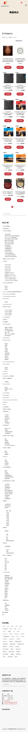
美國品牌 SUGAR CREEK (10, 275)
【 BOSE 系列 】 (6, 397)
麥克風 (6, 356)
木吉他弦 (7, 414)
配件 (6, 570)
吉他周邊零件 (8, 433)
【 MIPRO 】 (5, 456)
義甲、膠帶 (8, 510)
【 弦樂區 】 (5, 543)
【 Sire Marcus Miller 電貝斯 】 (9, 294)
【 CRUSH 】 (5, 373)
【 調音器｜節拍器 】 (6, 409)
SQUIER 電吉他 (8, 313)
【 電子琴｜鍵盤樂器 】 (7, 378)
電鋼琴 (6, 345)
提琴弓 (7, 549)
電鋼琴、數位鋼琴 (8, 327)
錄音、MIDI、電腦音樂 (10, 334)
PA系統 (6, 348)
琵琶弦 (7, 525)
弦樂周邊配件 (8, 546)
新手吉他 (11, 646)
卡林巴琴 (11, 641)
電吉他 (6, 289)
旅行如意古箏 (8, 506)
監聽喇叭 (7, 359)
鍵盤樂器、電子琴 (8, 329)
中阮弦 (7, 520)
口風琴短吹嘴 (12, 644)
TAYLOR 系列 (8, 264)
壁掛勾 (6, 594)
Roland (12, 636)
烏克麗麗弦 (7, 422)
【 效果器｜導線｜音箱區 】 (8, 435)
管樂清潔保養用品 (10, 540)
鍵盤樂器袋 (7, 575)
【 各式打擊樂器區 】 (6, 467)
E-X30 (19, 628)
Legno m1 (5, 633)
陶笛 (6, 568)
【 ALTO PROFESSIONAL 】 (8, 361)
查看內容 (8, 199)
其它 (3, 614)
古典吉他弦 (7, 418)
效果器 (6, 440)
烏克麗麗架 (7, 605)
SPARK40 (5, 639)
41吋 (16, 626)
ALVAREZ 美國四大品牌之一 (11, 278)
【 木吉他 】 (5, 261)
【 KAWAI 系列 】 (6, 337)
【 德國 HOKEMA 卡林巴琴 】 (8, 258)
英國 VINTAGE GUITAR (10, 277)
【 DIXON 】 (5, 402)
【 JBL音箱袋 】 (5, 406)
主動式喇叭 (7, 353)
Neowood (16, 633)
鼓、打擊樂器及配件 (9, 330)
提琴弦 (6, 421)
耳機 (6, 346)
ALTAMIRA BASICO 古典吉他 (11, 280)
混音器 (6, 350)
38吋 (12, 626)
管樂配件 (7, 531)
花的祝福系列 (8, 234)
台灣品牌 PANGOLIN (9, 272)
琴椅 (6, 603)
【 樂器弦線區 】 (6, 411)
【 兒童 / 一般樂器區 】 (7, 555)
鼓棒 (6, 470)
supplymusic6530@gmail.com (10, 703)
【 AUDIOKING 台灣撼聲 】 (8, 376)
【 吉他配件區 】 (6, 425)
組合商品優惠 (5, 612)
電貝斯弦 (7, 419)
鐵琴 (6, 558)
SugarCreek (11, 639)
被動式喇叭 (7, 354)
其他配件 (7, 464)
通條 (7, 539)
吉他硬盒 (7, 580)
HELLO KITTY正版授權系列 (11, 237)
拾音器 (6, 430)
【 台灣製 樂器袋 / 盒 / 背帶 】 (9, 480)
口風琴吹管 (5, 644)
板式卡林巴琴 (5, 649)
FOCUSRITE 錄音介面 (10, 445)
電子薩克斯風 (8, 335)
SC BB (22, 636)
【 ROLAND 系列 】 (6, 324)
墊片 (7, 537)
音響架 (6, 591)
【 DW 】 (4, 404)
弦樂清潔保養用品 (10, 553)
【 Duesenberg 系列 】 (7, 304)
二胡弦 (7, 518)
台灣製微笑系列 (8, 247)
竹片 (7, 536)
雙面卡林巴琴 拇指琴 (9, 240)
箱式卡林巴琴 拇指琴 (9, 242)
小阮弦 (7, 512)
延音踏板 (7, 381)
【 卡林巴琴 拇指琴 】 (7, 230)
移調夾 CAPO (8, 428)
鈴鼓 (6, 566)
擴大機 (6, 351)
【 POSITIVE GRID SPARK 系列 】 (10, 400)
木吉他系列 (7, 484)
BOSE (10, 628)
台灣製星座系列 (8, 248)
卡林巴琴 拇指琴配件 (9, 253)
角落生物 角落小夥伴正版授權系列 (12, 235)
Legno (18, 631)
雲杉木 (4, 656)
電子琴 (6, 367)
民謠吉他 (7, 357)
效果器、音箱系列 (8, 493)
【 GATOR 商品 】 (6, 572)
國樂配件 (7, 507)
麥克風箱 (7, 585)
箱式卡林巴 (18, 649)
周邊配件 (7, 454)
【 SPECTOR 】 (5, 298)
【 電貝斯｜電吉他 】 (6, 306)
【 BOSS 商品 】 (6, 395)
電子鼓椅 (7, 473)
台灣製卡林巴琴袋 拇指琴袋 (11, 256)
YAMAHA (5, 641)
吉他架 (6, 586)
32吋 (4, 626)
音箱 (6, 390)
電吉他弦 (7, 416)
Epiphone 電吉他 (8, 310)
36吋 (8, 626)
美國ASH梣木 (11, 651)
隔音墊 (6, 596)
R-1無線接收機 (6, 636)
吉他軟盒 (7, 582)
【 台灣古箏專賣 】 (6, 226)
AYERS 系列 (7, 266)
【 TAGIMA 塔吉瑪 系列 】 (8, 282)
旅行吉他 (17, 646)
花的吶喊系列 (8, 245)
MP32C (10, 633)
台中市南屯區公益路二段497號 (10, 702)
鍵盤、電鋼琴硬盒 (8, 578)
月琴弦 (7, 514)
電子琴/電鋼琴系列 (9, 490)
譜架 (6, 606)
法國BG (12, 649)
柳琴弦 (7, 523)
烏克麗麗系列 (8, 487)
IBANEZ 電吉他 (8, 314)
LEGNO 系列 (7, 271)
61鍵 (21, 626)
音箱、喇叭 (7, 332)
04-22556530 (7, 700)
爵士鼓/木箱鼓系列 (9, 492)
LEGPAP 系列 (8, 267)
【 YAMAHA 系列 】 (6, 340)
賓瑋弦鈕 (12, 654)
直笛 (6, 565)
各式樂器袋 (7, 495)
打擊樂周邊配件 (8, 475)
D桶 (15, 628)
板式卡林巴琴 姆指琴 (9, 243)
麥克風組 (7, 463)
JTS (14, 631)
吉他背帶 (7, 497)
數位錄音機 (7, 443)
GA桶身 (9, 631)
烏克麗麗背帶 (8, 498)
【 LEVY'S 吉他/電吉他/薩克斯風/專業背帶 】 (12, 291)
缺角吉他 (5, 651)
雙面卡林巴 (18, 654)
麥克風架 (7, 588)
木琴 (6, 560)
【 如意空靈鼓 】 (6, 228)
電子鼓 (6, 387)
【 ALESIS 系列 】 (6, 384)
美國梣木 (18, 651)
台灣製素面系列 (8, 250)
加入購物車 (8, 67)
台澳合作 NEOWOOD (9, 274)
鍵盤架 (6, 593)
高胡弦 (7, 515)
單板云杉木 (5, 646)
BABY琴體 (5, 628)
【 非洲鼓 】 (5, 319)
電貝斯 (6, 302)
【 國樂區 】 (5, 500)
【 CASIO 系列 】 (6, 364)
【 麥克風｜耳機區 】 (6, 447)
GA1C (4, 631)
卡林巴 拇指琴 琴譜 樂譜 (10, 254)
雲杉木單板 (10, 656)
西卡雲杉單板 (5, 654)
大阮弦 (7, 522)
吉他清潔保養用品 (8, 431)
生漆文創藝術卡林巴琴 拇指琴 (11, 239)
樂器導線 (7, 442)
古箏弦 (7, 517)
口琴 (6, 563)
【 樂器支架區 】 (6, 600)
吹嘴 (7, 534)
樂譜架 (6, 590)
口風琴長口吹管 (20, 644)
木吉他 (6, 287)
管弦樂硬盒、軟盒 (8, 577)
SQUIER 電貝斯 (8, 311)
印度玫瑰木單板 (18, 641)
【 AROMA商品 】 (6, 317)
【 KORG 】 (5, 371)
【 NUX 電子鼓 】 (6, 393)
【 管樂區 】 (5, 527)
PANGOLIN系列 (8, 251)
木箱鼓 (6, 472)
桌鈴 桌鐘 (7, 562)
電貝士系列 (7, 489)
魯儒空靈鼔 (7, 478)
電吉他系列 (7, 485)
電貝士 (6, 286)
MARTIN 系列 (8, 269)
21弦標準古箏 (8, 504)
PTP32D (22, 633)
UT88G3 (18, 639)
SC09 (17, 636)
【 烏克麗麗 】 (5, 321)
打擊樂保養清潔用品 (9, 477)
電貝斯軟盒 (7, 583)
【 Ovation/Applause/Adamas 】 (9, 296)
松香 (7, 551)
